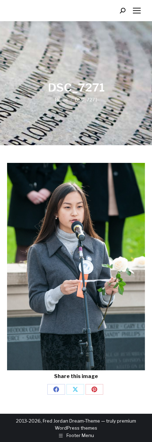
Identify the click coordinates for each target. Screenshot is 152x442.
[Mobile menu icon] (137, 10)
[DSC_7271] (76, 266)
